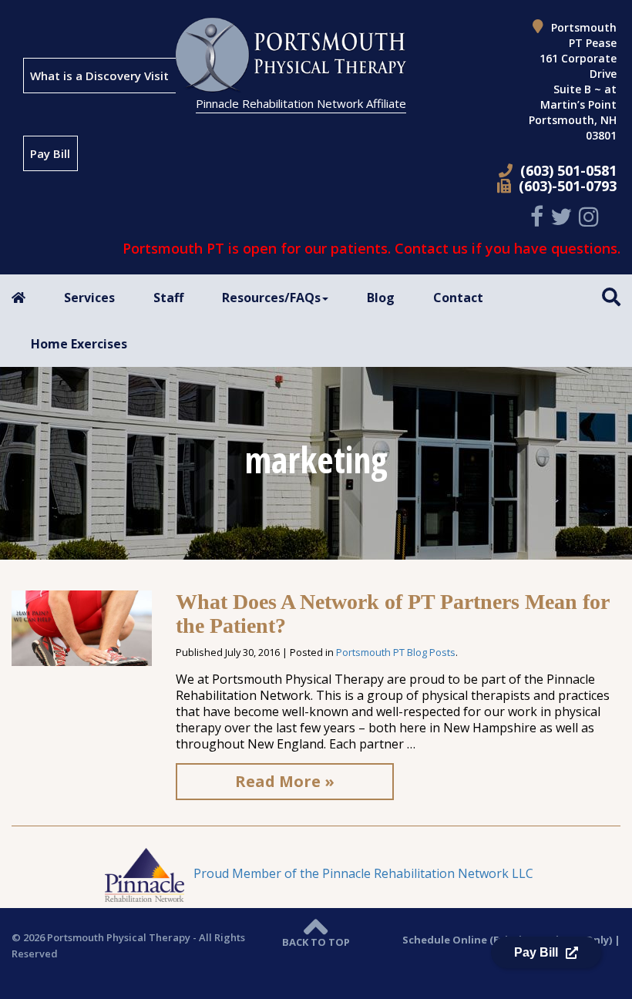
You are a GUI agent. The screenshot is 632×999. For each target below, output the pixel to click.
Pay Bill (50, 153)
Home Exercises (79, 343)
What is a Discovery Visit (99, 75)
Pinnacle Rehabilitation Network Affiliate (301, 103)
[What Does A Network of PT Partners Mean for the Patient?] (82, 626)
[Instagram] (591, 216)
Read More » (284, 781)
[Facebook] (538, 216)
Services (89, 297)
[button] (611, 296)
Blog (381, 297)
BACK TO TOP (316, 942)
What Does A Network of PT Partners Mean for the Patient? (392, 613)
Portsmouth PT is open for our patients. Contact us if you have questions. (371, 248)
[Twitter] (563, 216)
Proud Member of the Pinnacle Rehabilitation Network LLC (361, 873)
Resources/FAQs (271, 297)
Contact (458, 297)
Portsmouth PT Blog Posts (396, 652)
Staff (168, 297)
